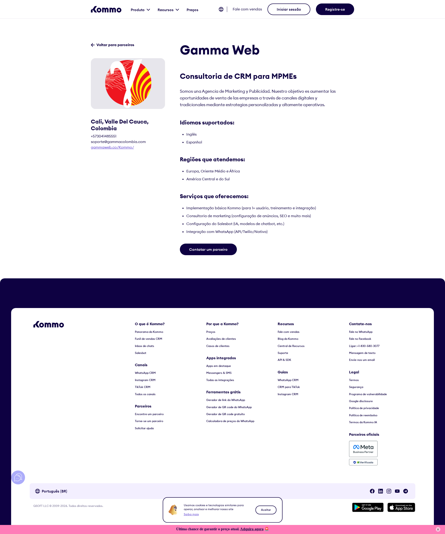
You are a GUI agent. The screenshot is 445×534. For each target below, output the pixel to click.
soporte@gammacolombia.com (118, 141)
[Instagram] (389, 491)
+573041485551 (103, 136)
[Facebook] (372, 491)
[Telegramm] (405, 491)
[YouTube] (397, 491)
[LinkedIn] (380, 491)
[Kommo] (106, 9)
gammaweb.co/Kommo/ (112, 147)
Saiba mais (191, 514)
